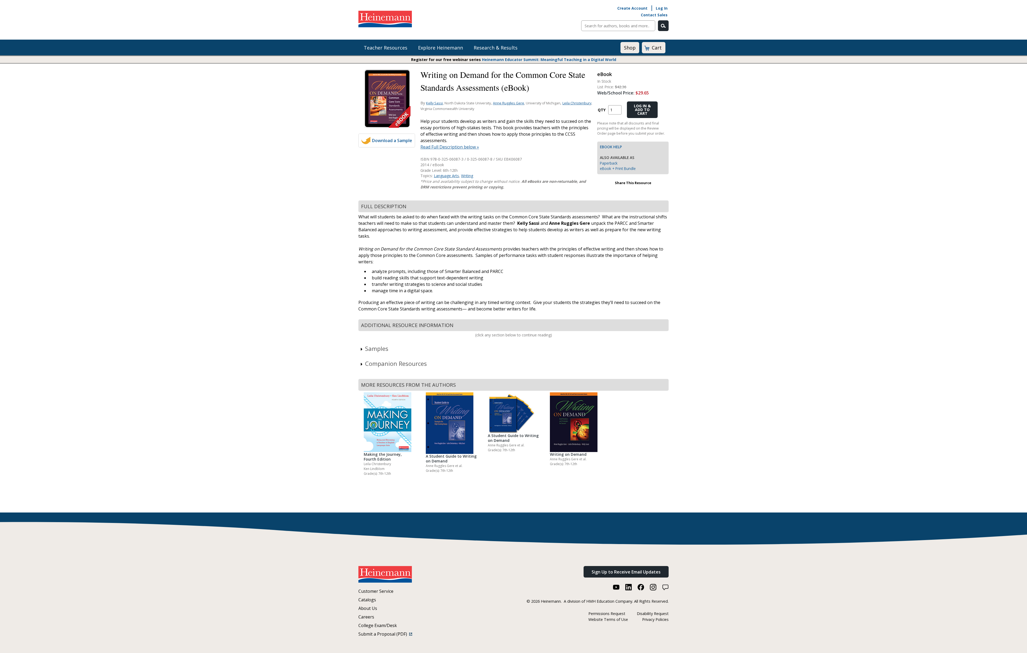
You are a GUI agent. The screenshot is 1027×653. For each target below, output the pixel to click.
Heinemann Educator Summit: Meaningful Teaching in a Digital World (549, 59)
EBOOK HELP (611, 146)
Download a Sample (392, 140)
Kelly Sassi (434, 103)
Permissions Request (606, 613)
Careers (366, 617)
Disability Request (653, 613)
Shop (630, 47)
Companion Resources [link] (396, 363)
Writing (467, 175)
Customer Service (375, 591)
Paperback (609, 163)
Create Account (632, 8)
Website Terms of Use (608, 619)
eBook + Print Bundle (618, 168)
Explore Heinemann (440, 47)
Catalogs (367, 600)
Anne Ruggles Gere (508, 103)
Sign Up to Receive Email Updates (626, 572)
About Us (367, 608)
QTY (602, 109)
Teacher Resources (385, 47)
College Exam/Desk (377, 625)
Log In (662, 8)
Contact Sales (654, 14)
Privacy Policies (655, 619)
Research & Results (496, 47)
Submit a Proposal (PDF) (383, 634)
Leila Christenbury (576, 103)
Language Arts (446, 175)
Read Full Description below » (449, 147)
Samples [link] (376, 348)
